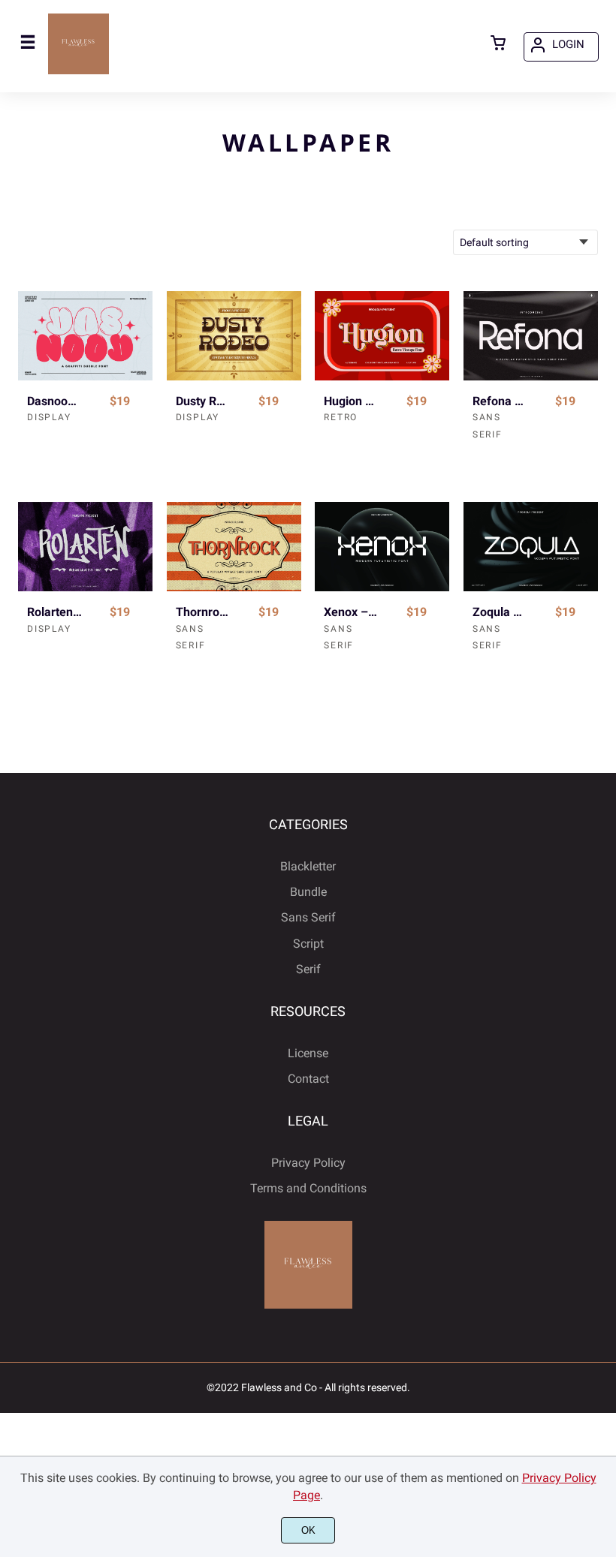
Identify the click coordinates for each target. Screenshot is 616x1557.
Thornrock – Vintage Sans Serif (203, 612)
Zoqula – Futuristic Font (500, 612)
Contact (308, 1079)
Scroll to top (602, 894)
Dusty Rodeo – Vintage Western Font (203, 401)
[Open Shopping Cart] (498, 44)
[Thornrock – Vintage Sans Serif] (234, 546)
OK (308, 1530)
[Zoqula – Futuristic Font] (531, 546)
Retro (341, 417)
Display (49, 417)
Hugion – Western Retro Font (351, 401)
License (308, 1053)
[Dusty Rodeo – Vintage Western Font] (234, 335)
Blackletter (308, 866)
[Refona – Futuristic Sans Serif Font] (531, 335)
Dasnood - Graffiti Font (55, 401)
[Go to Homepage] (78, 72)
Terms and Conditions (308, 1188)
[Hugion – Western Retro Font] (382, 335)
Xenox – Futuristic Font (351, 612)
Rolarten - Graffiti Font (55, 612)
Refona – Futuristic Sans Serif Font (500, 401)
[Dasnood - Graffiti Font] (85, 335)
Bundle (308, 892)
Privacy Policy (308, 1163)
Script (308, 943)
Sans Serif (308, 917)
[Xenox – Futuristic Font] (382, 546)
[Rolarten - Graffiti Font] (85, 546)
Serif (308, 969)
